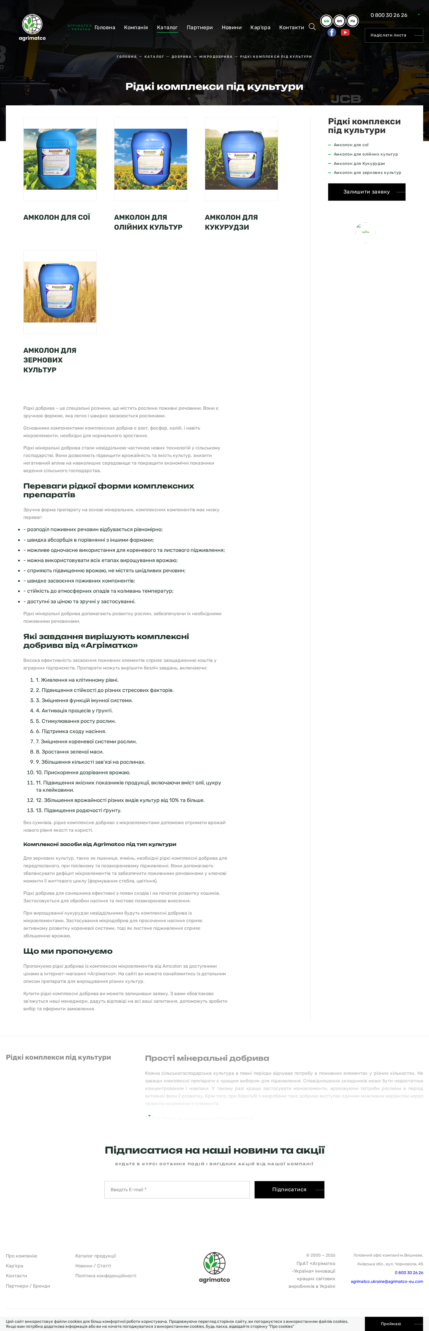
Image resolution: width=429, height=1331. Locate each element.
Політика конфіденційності (105, 1275)
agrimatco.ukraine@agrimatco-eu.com (387, 1281)
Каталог (167, 27)
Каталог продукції (95, 1256)
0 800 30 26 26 (389, 15)
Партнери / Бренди (28, 1286)
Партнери (200, 27)
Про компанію (21, 1256)
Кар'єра (260, 27)
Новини (232, 27)
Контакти (291, 27)
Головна (105, 27)
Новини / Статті (93, 1266)
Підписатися (289, 1189)
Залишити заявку (366, 192)
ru (352, 20)
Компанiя (136, 27)
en (339, 20)
